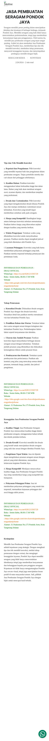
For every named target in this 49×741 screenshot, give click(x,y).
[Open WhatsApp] (42, 734)
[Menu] (43, 3)
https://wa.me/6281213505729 (26, 274)
